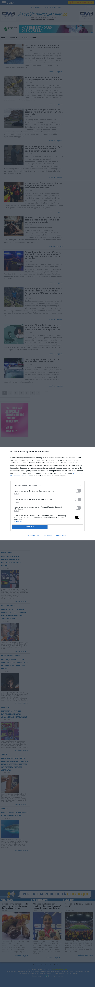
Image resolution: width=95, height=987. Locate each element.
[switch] (78, 491)
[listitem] (47, 485)
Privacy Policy (61, 535)
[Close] (90, 451)
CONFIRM (29, 527)
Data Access (47, 535)
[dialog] (47, 493)
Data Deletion (33, 535)
